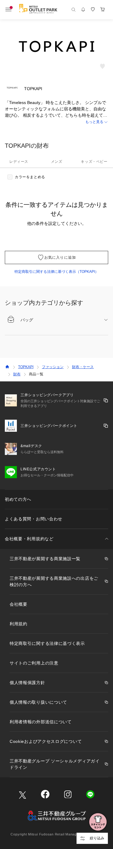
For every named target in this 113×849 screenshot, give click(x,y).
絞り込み (97, 838)
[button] (56, 122)
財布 (16, 374)
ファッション (53, 367)
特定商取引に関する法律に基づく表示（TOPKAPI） (56, 272)
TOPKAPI (25, 367)
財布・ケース (83, 367)
